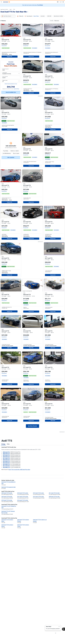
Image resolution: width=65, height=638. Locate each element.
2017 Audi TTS (6, 458)
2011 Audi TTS (6, 465)
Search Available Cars (11, 92)
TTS (14, 9)
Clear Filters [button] (36, 16)
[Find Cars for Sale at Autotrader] (6, 2)
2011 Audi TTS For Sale (54, 493)
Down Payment (5, 76)
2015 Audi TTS (6, 461)
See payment (4, 45)
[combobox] (8, 16)
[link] (34, 48)
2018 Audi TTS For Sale (22, 493)
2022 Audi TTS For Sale (6, 496)
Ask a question (10, 157)
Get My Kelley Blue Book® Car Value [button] (11, 83)
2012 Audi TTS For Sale (38, 496)
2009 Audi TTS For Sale (54, 496)
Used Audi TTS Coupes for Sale (8, 487)
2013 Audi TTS (6, 462)
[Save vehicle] (20, 25)
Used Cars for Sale (4, 9)
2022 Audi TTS (6, 453)
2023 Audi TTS (6, 452)
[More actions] (19, 57)
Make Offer (9, 347)
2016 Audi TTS (6, 459)
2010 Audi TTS (6, 467)
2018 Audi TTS (6, 456)
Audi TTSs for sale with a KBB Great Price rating (19, 469)
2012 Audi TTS (6, 464)
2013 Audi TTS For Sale (38, 493)
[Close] (59, 626)
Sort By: (52, 20)
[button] (57, 1)
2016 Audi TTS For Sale (22, 500)
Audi (10, 9)
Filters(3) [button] (21, 16)
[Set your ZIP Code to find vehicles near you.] (27, 12)
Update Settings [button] (16, 88)
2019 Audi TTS (6, 455)
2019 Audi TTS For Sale (6, 500)
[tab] (3, 444)
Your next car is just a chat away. (32, 5)
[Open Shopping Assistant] (63, 629)
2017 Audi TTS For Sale (22, 496)
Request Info (9, 56)
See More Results (32, 426)
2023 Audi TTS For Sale (6, 493)
